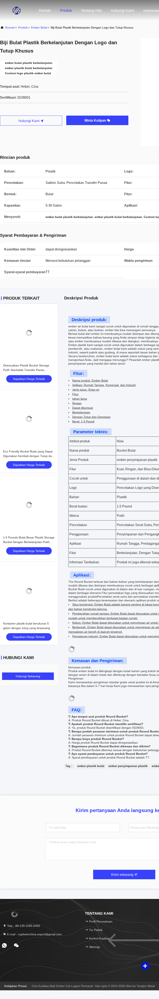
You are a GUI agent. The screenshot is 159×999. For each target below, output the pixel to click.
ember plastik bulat (90, 766)
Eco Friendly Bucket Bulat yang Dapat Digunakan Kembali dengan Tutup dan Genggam (28, 456)
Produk (66, 10)
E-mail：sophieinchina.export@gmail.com (34, 934)
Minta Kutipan (95, 120)
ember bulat (39, 27)
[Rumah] (16, 10)
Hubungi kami (122, 10)
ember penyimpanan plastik (128, 766)
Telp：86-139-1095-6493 (23, 925)
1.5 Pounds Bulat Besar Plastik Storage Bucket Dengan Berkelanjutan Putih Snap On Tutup (28, 542)
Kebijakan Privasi (15, 986)
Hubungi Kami (29, 121)
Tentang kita (91, 10)
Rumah (45, 10)
